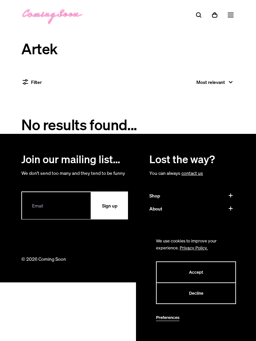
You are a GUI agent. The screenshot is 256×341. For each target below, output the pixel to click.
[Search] (199, 15)
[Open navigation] (231, 15)
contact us (192, 173)
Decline (196, 293)
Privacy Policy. (194, 248)
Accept (196, 272)
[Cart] (215, 15)
